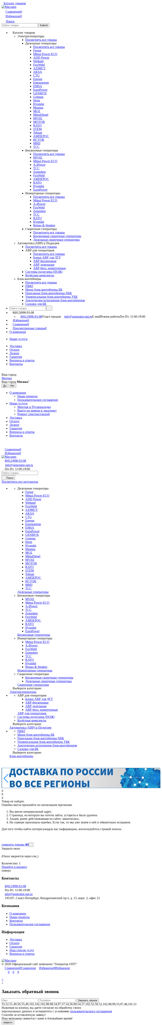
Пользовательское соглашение (37, 399)
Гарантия (15, 356)
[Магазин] (9, 960)
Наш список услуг (21, 950)
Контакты (16, 364)
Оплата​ (14, 349)
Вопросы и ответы (22, 360)
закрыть (8, 1022)
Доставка (15, 346)
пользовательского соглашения (91, 1011)
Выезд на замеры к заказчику (37, 410)
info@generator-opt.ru (78, 316)
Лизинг (14, 353)
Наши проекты (27, 396)
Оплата (14, 943)
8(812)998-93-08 (31, 316)
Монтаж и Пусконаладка (34, 407)
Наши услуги (18, 339)
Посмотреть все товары (41, 39)
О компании (17, 331)
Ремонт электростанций (33, 414)
